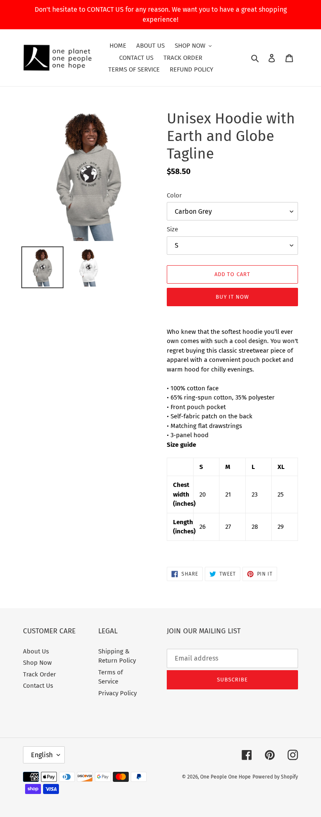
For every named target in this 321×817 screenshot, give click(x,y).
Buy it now (232, 297)
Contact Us (38, 685)
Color (174, 195)
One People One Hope (225, 777)
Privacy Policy (117, 693)
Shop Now (37, 662)
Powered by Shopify (275, 777)
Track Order (39, 674)
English (42, 755)
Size (172, 229)
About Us (36, 651)
